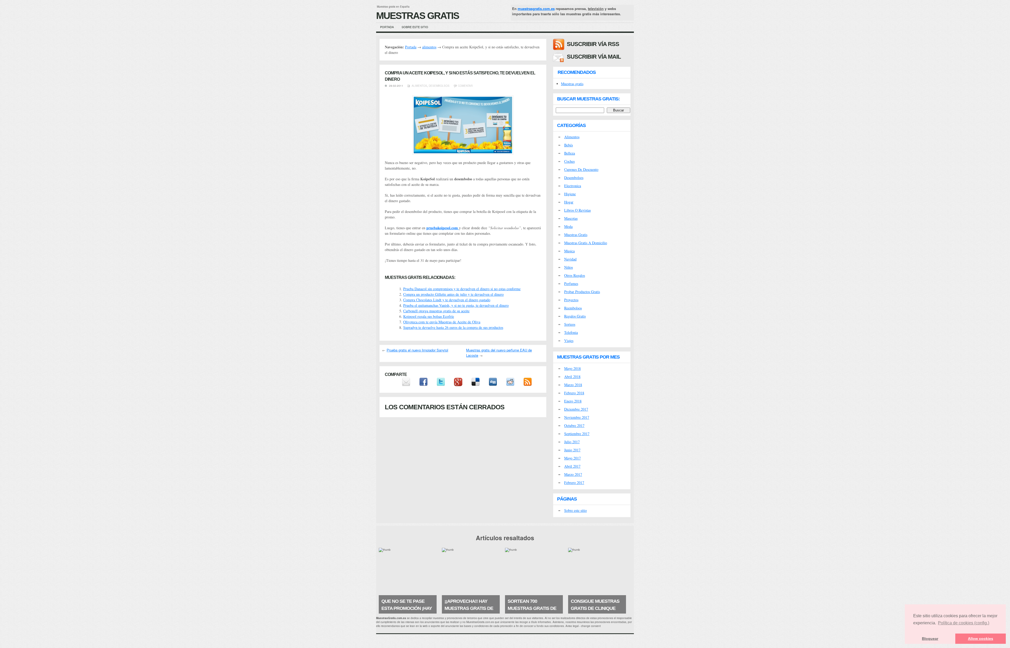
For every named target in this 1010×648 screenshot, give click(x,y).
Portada (387, 27)
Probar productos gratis (582, 291)
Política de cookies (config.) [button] (963, 623)
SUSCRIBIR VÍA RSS (593, 44)
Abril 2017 (572, 466)
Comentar (465, 86)
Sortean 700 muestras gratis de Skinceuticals (532, 608)
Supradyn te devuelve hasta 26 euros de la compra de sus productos (453, 327)
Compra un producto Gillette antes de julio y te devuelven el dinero (453, 294)
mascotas (571, 218)
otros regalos (574, 275)
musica (569, 250)
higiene (570, 193)
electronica (572, 185)
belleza (569, 153)
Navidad (570, 259)
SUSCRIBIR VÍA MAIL (594, 56)
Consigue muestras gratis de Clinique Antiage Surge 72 (595, 608)
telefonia (571, 332)
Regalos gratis (575, 316)
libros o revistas (577, 210)
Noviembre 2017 (576, 417)
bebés (568, 144)
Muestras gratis (572, 83)
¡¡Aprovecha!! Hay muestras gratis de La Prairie (469, 608)
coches (569, 161)
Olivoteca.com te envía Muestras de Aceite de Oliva (441, 321)
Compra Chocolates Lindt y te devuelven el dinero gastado (446, 299)
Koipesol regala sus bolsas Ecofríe (428, 316)
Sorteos (569, 324)
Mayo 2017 (572, 458)
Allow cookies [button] (980, 638)
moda (568, 226)
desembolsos (439, 86)
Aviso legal (572, 626)
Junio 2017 (572, 449)
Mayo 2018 (572, 368)
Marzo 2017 (573, 474)
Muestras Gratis (417, 15)
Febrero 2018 (574, 392)
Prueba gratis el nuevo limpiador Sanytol (417, 350)
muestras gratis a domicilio (585, 242)
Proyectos (571, 299)
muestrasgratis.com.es (536, 8)
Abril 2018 (572, 376)
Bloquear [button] (930, 638)
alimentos (429, 46)
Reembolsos (573, 307)
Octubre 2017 (574, 425)
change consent (591, 626)
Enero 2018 (573, 401)
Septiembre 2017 (576, 433)
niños (568, 267)
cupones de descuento (581, 169)
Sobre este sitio (415, 27)
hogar (568, 202)
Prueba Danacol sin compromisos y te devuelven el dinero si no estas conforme (462, 288)
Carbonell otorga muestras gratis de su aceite (436, 310)
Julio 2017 (572, 441)
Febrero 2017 (574, 482)
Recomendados (577, 72)
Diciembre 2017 (576, 409)
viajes (568, 340)
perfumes (571, 283)
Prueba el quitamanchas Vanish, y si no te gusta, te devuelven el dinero (456, 305)
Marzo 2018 (573, 384)
